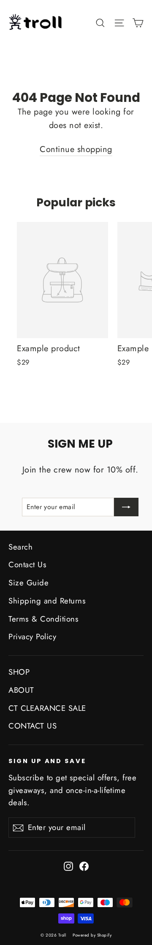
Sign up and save (47, 761)
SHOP (19, 672)
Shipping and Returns (47, 600)
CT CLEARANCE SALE (47, 708)
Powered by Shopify (92, 935)
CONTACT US (32, 725)
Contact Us (27, 564)
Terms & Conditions (43, 619)
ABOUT (21, 690)
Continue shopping (76, 149)
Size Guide (28, 582)
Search (20, 547)
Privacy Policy (32, 636)
